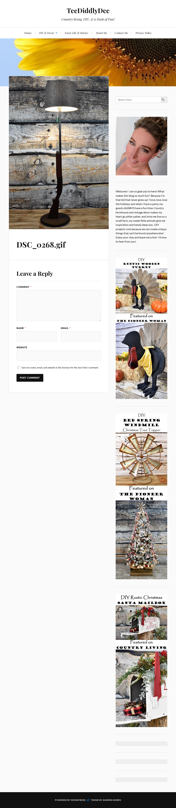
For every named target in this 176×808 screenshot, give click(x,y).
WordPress (78, 800)
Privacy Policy (144, 33)
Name (21, 328)
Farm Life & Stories (76, 33)
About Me (101, 33)
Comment (23, 287)
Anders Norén (112, 800)
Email (66, 328)
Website (21, 347)
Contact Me (121, 33)
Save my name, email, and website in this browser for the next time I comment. (60, 367)
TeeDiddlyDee (88, 10)
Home (28, 33)
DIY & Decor (46, 33)
